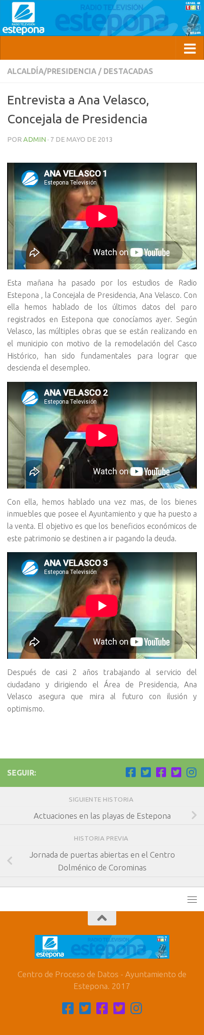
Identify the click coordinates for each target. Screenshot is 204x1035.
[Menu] (192, 899)
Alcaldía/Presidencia (51, 71)
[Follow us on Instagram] (191, 772)
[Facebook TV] (130, 772)
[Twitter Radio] (176, 772)
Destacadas (128, 71)
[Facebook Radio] (161, 772)
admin (34, 139)
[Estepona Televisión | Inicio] (102, 18)
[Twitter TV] (145, 772)
